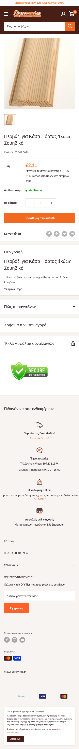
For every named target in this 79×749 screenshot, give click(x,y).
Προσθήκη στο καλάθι (40, 218)
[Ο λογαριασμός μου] (63, 14)
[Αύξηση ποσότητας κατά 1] (51, 203)
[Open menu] (6, 14)
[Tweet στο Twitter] (64, 234)
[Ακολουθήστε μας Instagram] (14, 640)
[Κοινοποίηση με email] (72, 234)
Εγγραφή (16, 608)
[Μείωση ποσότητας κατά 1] (30, 203)
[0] (71, 13)
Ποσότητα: (10, 202)
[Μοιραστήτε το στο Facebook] (49, 234)
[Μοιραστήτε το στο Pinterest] (57, 234)
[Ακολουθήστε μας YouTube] (22, 640)
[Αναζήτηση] (70, 26)
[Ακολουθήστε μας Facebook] (7, 640)
